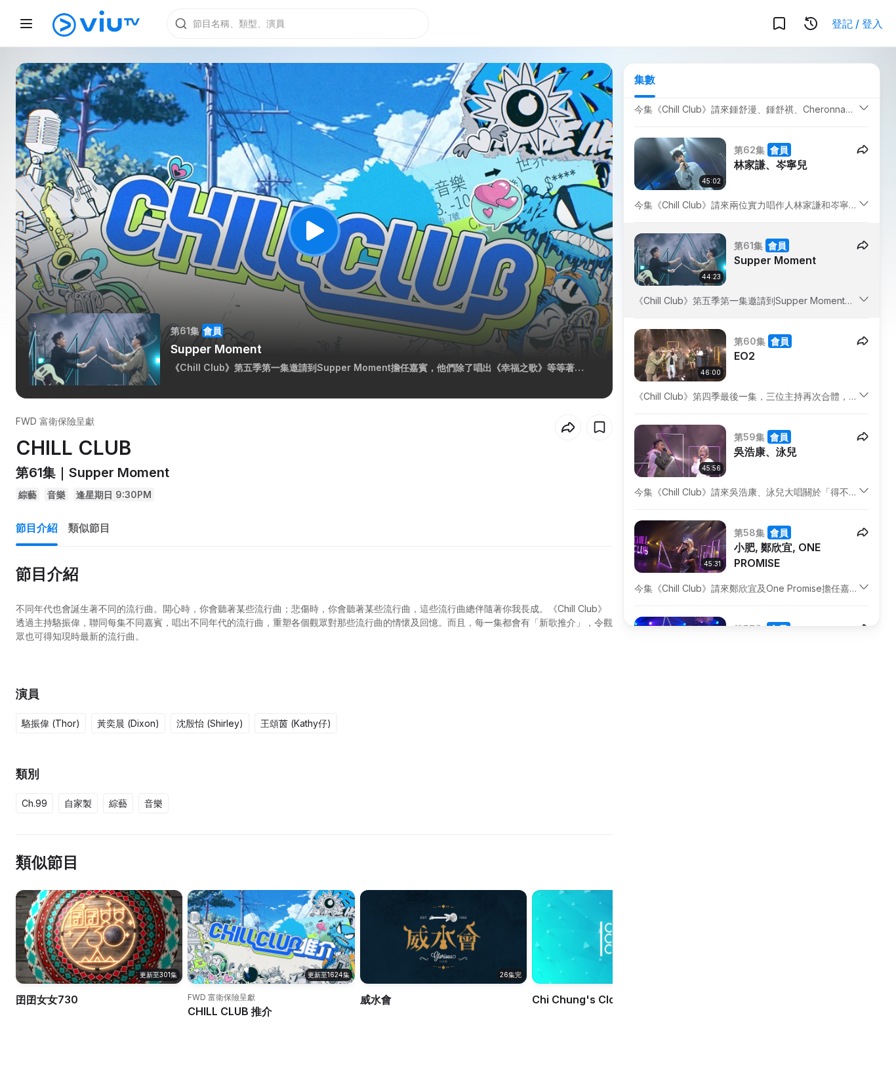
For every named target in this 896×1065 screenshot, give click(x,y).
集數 (644, 79)
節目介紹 (37, 527)
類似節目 (89, 527)
